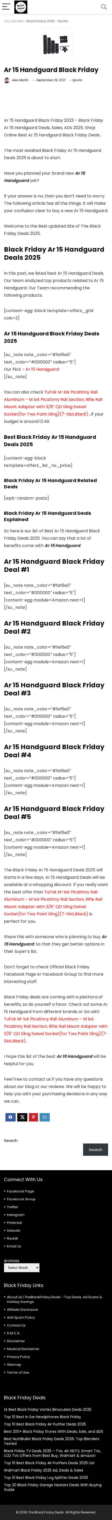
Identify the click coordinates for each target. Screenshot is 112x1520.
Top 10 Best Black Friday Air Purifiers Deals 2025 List (49, 1463)
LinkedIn (14, 1230)
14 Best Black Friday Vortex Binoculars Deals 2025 (47, 1409)
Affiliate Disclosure (22, 1309)
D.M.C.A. (13, 1333)
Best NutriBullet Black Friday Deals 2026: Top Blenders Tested (51, 1441)
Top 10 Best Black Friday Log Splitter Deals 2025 (46, 1477)
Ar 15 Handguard (42, 369)
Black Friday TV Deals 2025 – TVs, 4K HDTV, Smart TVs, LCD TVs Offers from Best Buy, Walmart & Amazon (52, 1453)
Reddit (12, 1238)
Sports (63, 21)
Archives (11, 1260)
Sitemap (14, 1364)
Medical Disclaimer (23, 1348)
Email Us (14, 1246)
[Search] (104, 7)
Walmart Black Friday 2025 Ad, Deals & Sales (43, 1470)
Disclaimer (16, 1341)
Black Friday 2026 (41, 21)
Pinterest (14, 1222)
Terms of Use (18, 1372)
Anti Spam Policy (21, 1317)
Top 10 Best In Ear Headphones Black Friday (42, 1416)
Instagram (15, 1214)
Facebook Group (21, 1199)
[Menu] (6, 7)
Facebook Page (20, 1191)
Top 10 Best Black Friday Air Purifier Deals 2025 (45, 1424)
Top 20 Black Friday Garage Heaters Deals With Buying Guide (53, 1487)
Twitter (12, 1206)
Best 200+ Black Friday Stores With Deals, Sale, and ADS (53, 1431)
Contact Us (16, 1325)
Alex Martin (19, 80)
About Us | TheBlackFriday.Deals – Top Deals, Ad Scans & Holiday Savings (54, 1299)
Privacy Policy (18, 1356)
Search (10, 1140)
